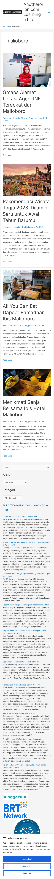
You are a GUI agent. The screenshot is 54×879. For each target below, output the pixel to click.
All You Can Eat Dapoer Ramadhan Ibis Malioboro (24, 312)
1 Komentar (7, 227)
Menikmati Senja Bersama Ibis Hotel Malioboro (24, 408)
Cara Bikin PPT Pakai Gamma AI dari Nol (20, 516)
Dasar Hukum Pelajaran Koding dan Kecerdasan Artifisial (26, 605)
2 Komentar (7, 325)
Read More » (8, 155)
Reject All (27, 873)
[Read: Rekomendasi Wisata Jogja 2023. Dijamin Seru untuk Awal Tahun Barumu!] (27, 180)
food (16, 325)
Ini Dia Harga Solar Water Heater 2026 (19, 713)
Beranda (6, 27)
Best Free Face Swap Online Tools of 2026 (21, 662)
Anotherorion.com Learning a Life (33, 12)
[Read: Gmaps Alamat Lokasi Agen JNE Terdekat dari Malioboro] (27, 70)
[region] (27, 856)
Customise (27, 866)
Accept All (27, 859)
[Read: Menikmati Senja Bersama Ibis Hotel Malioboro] (27, 382)
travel (24, 118)
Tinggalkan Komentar (12, 118)
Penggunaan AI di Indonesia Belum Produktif (21, 685)
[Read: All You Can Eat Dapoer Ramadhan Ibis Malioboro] (27, 285)
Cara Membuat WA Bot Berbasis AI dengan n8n (22, 739)
